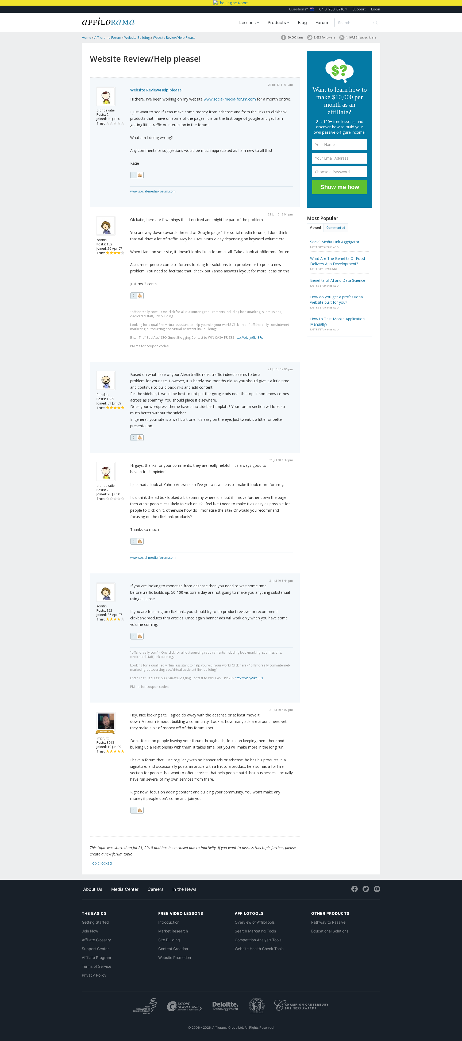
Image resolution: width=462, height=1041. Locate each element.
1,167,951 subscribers (361, 37)
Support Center (95, 948)
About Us (92, 889)
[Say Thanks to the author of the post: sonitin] (137, 295)
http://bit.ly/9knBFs (249, 337)
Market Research (173, 931)
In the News (184, 889)
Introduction (168, 922)
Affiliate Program (96, 957)
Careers (155, 889)
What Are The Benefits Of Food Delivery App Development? (337, 261)
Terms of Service (96, 966)
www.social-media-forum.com (230, 99)
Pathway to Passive (328, 922)
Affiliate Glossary (96, 940)
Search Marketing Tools (255, 931)
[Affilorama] (108, 20)
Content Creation (173, 948)
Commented (335, 227)
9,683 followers (324, 37)
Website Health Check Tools (259, 948)
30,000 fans (295, 37)
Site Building (169, 940)
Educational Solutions (329, 931)
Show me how (339, 187)
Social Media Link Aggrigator (334, 241)
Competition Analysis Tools (258, 940)
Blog (302, 22)
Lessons (248, 22)
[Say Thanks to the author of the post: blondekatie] (137, 175)
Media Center (124, 889)
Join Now (90, 931)
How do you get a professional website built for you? (337, 299)
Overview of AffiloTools (255, 922)
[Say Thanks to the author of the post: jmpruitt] (137, 810)
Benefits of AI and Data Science (337, 280)
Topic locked (101, 863)
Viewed (315, 227)
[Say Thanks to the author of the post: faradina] (137, 437)
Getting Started (95, 922)
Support (359, 9)
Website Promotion (174, 957)
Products (277, 22)
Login (375, 9)
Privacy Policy (94, 975)
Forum (321, 22)
